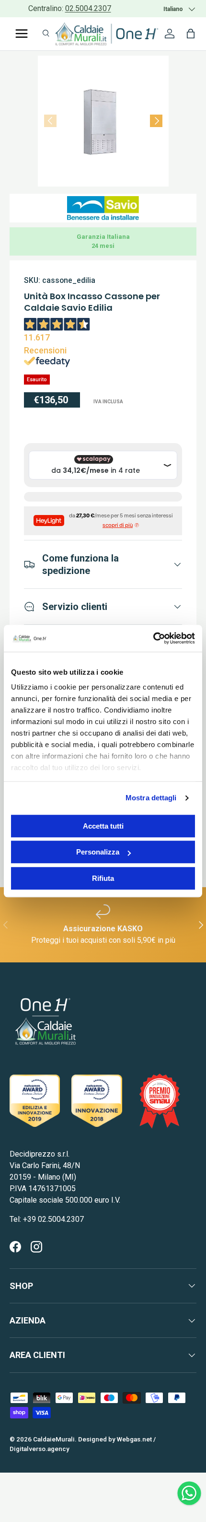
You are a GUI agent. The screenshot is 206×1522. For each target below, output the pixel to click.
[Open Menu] (22, 34)
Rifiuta (103, 878)
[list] (103, 121)
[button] (190, 33)
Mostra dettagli (151, 798)
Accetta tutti (103, 826)
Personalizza (97, 852)
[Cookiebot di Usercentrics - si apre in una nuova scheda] (153, 638)
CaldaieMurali (54, 1439)
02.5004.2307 (88, 8)
